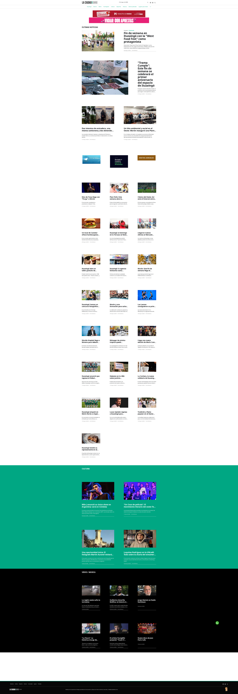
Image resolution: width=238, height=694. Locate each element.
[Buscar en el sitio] (148, 2)
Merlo (100, 6)
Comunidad (30, 683)
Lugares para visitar (143, 6)
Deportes (119, 6)
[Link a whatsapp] (217, 622)
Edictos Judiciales (133, 6)
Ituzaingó (89, 6)
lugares (35, 683)
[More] (150, 7)
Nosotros (12, 683)
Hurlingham (106, 6)
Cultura (113, 6)
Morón (95, 6)
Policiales (39, 683)
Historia (125, 6)
